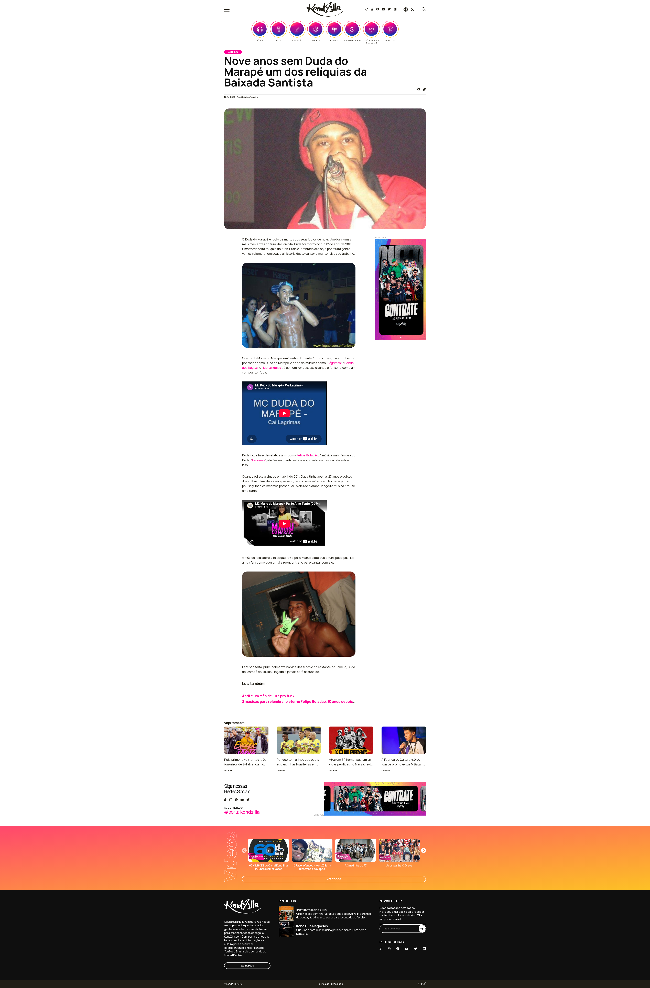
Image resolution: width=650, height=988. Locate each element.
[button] (423, 850)
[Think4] (422, 983)
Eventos (334, 40)
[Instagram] (372, 9)
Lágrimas (334, 363)
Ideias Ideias (272, 368)
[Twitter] (389, 9)
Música (259, 40)
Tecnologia (390, 40)
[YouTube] (383, 9)
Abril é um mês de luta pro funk (268, 696)
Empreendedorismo (353, 40)
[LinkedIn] (395, 9)
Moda (278, 40)
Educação (297, 40)
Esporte (316, 40)
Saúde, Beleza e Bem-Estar (371, 41)
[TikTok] (366, 9)
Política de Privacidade (330, 983)
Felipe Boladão (307, 455)
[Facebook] (377, 9)
